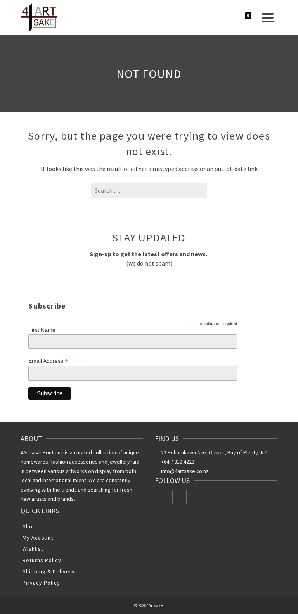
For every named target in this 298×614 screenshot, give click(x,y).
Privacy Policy (41, 582)
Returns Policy (42, 560)
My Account (38, 537)
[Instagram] (179, 497)
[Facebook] (163, 497)
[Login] (226, 17)
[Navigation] (267, 17)
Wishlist (33, 548)
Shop (29, 526)
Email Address (48, 361)
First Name (41, 330)
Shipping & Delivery (49, 571)
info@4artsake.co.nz (185, 470)
